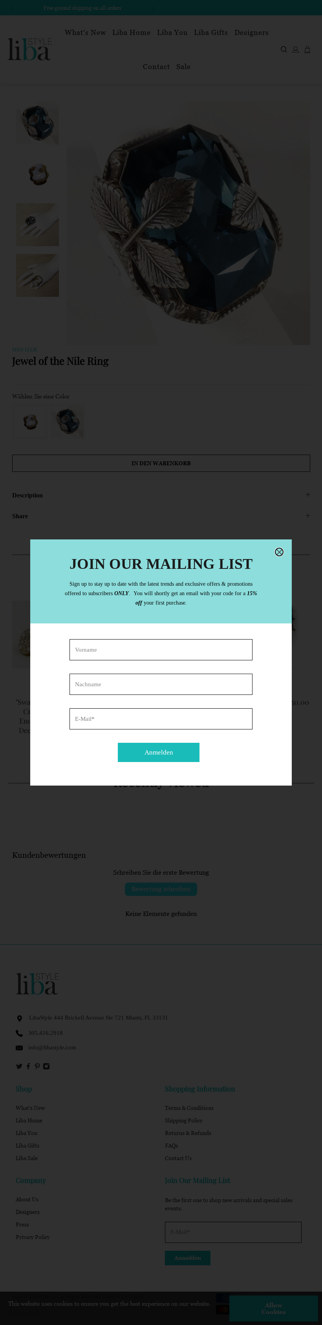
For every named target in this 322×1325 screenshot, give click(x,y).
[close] (279, 552)
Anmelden (159, 752)
